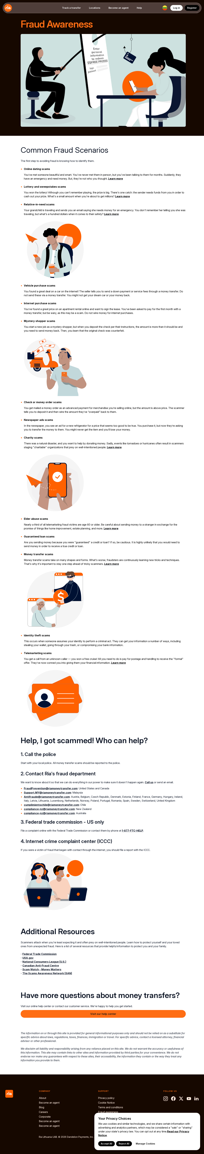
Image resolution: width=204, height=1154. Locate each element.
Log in (176, 7)
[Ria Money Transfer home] (8, 8)
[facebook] (173, 1098)
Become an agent (119, 7)
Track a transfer (71, 7)
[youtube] (189, 1098)
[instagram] (165, 1098)
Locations (94, 7)
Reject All (124, 1143)
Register (192, 7)
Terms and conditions (110, 1107)
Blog (41, 1107)
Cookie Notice (106, 1102)
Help (139, 7)
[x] (181, 1098)
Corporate (45, 1116)
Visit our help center (103, 1013)
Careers (43, 1112)
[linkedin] (196, 1098)
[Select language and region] (165, 8)
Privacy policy (106, 1098)
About (42, 1098)
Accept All (106, 1143)
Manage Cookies (145, 1143)
